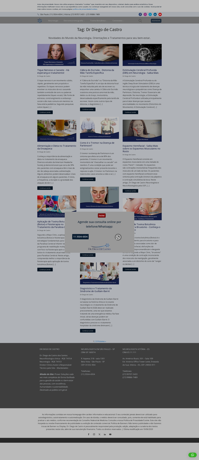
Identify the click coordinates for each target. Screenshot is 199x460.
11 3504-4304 (80, 236)
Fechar (102, 215)
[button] (192, 455)
